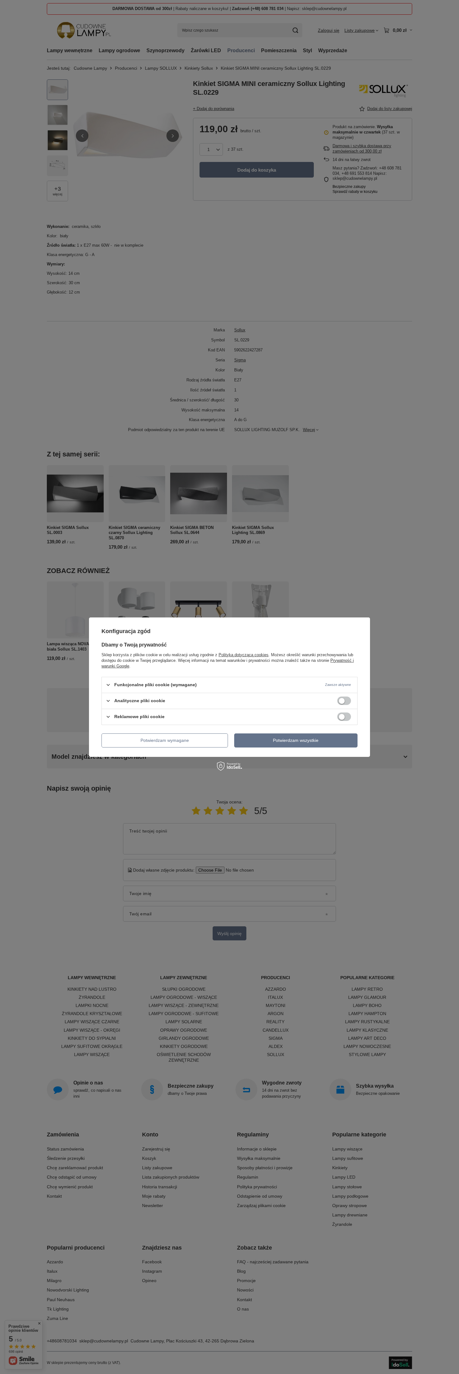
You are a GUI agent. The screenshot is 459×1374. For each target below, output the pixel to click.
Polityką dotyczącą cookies (244, 654)
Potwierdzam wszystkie (295, 740)
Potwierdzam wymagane (165, 740)
